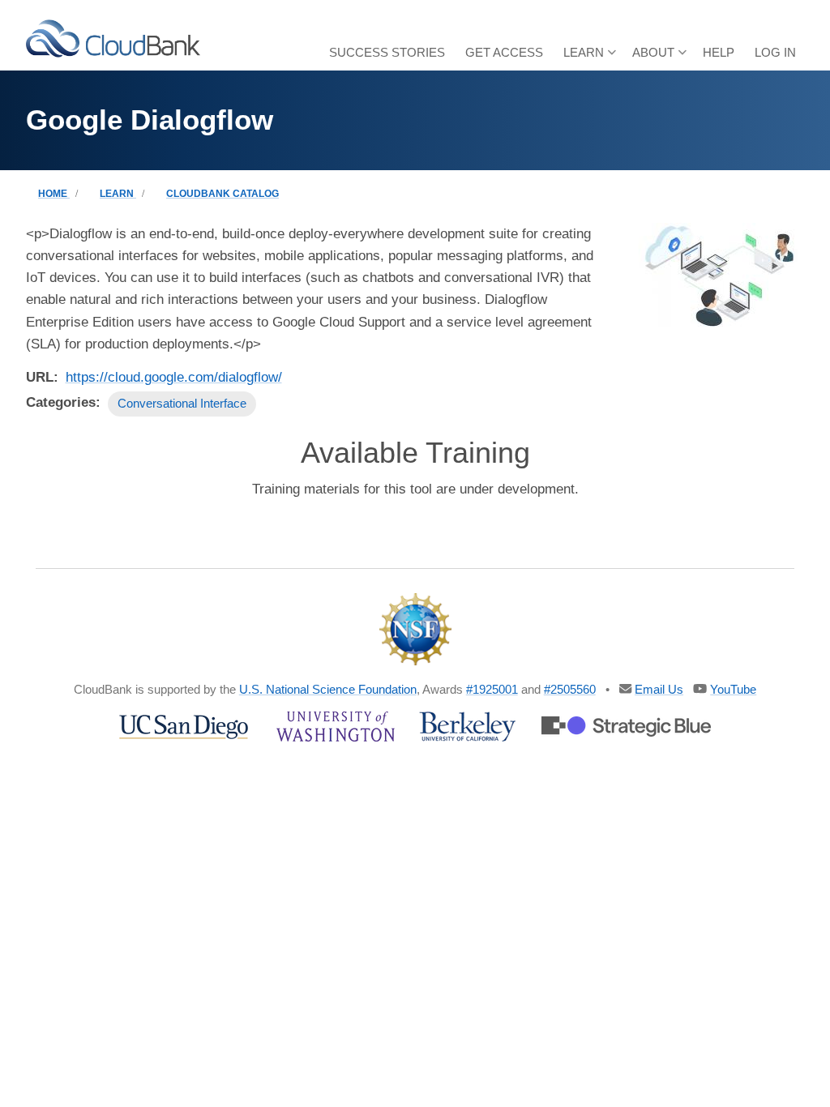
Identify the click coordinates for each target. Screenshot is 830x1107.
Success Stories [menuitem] (387, 52)
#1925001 (492, 689)
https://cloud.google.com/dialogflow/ (174, 377)
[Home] (113, 37)
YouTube (733, 689)
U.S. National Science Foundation (328, 689)
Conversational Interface (182, 403)
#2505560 (570, 689)
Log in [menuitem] (775, 52)
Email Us (659, 689)
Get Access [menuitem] (504, 52)
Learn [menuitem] (579, 58)
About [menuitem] (649, 58)
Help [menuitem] (718, 52)
